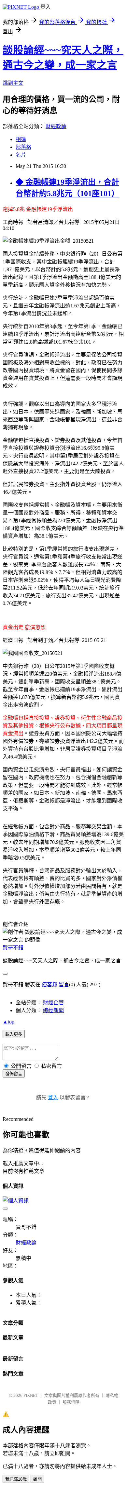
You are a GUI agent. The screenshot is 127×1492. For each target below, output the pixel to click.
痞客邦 (49, 984)
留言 (64, 984)
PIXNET (30, 1395)
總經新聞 (53, 1010)
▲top (8, 1021)
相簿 (21, 139)
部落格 (23, 147)
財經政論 (56, 126)
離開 (37, 1479)
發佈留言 (13, 1073)
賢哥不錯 (13, 947)
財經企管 (53, 1002)
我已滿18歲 (16, 1479)
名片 (21, 155)
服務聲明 (71, 1402)
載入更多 (13, 1034)
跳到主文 (13, 83)
